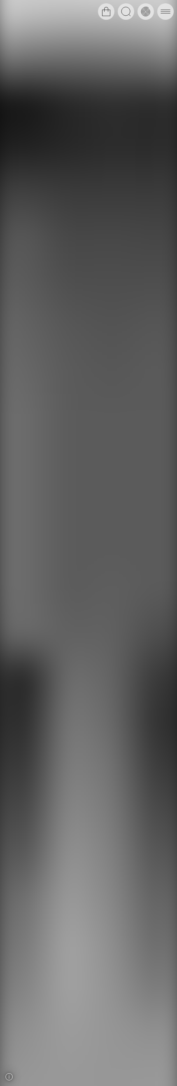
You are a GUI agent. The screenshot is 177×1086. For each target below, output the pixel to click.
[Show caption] (9, 1076)
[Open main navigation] (165, 11)
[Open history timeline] (145, 11)
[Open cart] (106, 11)
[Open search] (126, 11)
